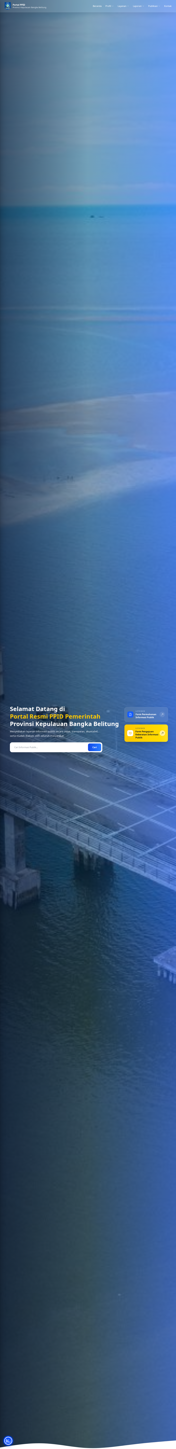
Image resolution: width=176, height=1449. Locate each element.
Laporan (137, 6)
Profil (108, 6)
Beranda (97, 6)
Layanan (122, 6)
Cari (94, 747)
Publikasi (153, 6)
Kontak (168, 6)
